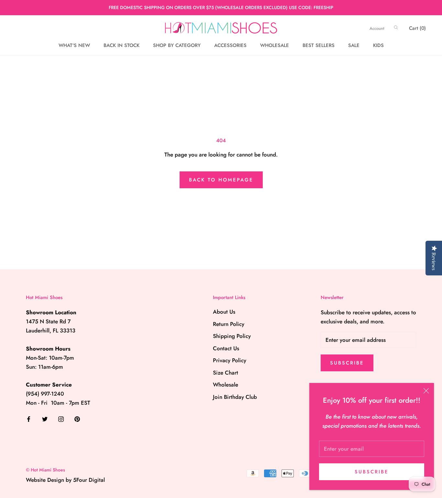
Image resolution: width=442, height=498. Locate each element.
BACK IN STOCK (121, 45)
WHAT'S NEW (74, 45)
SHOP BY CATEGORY (177, 45)
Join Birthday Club (235, 397)
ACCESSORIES (230, 45)
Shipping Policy (232, 336)
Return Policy (228, 324)
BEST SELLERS (319, 45)
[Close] (426, 391)
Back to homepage (221, 179)
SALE (353, 45)
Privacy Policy (229, 360)
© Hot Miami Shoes (45, 470)
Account (377, 28)
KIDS (378, 45)
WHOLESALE (274, 45)
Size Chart (225, 372)
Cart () (417, 28)
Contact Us (226, 348)
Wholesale (225, 384)
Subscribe (372, 471)
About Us (224, 312)
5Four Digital (89, 480)
